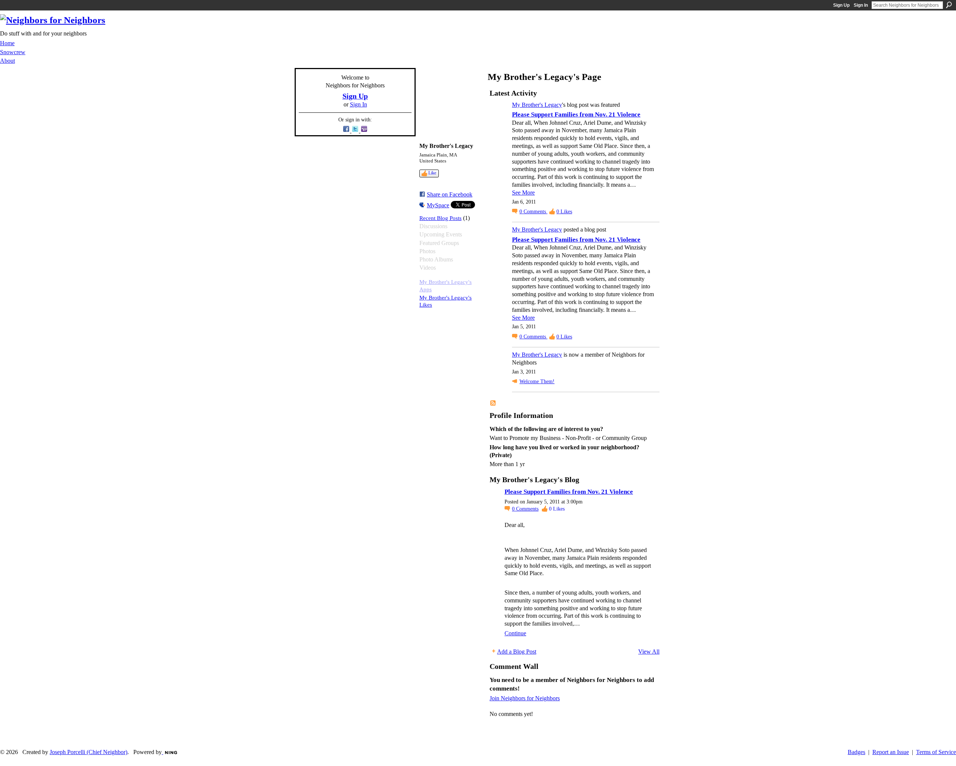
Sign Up (841, 5)
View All (648, 651)
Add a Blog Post (516, 651)
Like (432, 173)
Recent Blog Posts (440, 218)
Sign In (861, 5)
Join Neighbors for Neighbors (525, 698)
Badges (856, 752)
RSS (493, 403)
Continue (515, 633)
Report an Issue (890, 752)
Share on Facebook (449, 194)
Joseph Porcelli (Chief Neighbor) (88, 752)
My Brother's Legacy (537, 105)
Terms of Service (936, 752)
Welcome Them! (537, 381)
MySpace (438, 205)
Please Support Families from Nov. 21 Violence (576, 114)
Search (949, 4)
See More (523, 192)
